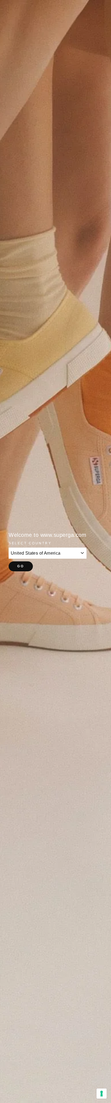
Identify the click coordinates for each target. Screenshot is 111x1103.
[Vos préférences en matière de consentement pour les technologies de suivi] (101, 1093)
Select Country (30, 543)
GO (20, 566)
